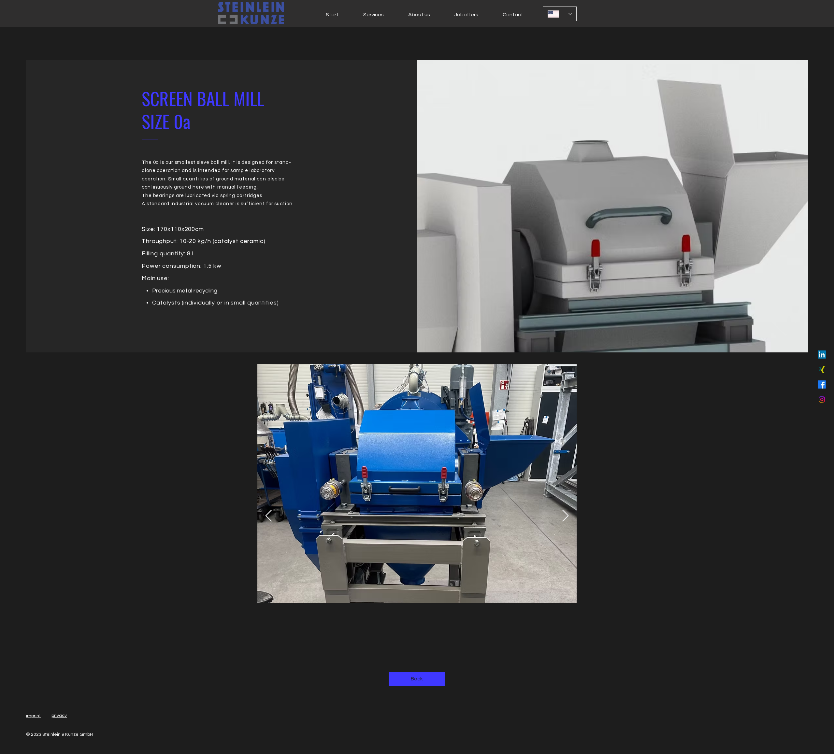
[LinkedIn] (822, 354)
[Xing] (822, 369)
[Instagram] (822, 399)
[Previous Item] (268, 516)
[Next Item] (565, 516)
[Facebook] (822, 384)
